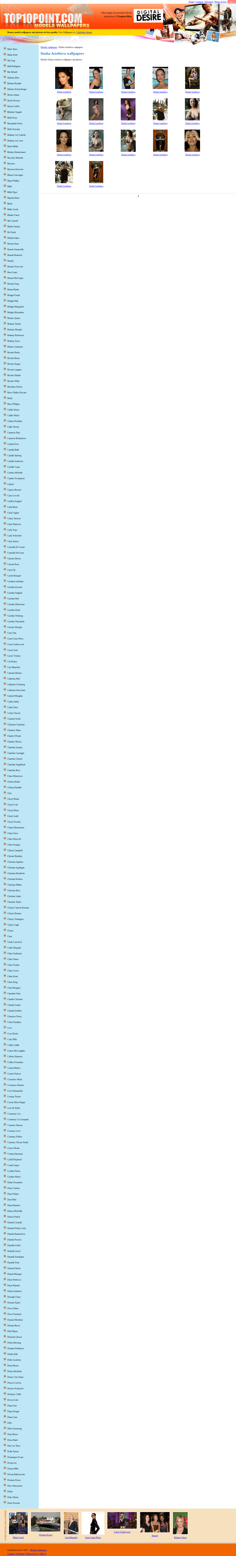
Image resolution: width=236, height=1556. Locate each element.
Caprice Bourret (14, 490)
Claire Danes (13, 959)
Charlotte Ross (13, 770)
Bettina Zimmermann (16, 152)
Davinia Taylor (13, 1302)
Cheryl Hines (13, 810)
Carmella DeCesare (15, 553)
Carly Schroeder (14, 535)
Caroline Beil (13, 598)
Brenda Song (13, 284)
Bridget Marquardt (15, 306)
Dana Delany (13, 1194)
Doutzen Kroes (14, 1480)
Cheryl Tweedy (14, 822)
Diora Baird (12, 1440)
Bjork (9, 203)
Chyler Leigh (13, 925)
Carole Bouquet (14, 575)
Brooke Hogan (13, 364)
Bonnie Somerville (15, 249)
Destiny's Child (14, 1394)
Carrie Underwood (15, 644)
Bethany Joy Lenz (15, 140)
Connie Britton (13, 1068)
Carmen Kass (13, 564)
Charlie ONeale (14, 736)
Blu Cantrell (12, 221)
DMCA (231, 2)
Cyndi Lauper (13, 1165)
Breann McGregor (15, 278)
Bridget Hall (12, 301)
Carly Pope (12, 530)
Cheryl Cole (12, 804)
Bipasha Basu (13, 198)
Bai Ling (11, 60)
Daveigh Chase (14, 1297)
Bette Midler (12, 146)
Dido (9, 1423)
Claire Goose (13, 970)
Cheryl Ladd (12, 816)
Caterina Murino (14, 673)
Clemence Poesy (14, 1016)
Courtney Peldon (14, 1136)
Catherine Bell (13, 678)
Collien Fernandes (15, 1062)
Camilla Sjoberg (14, 455)
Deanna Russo (13, 1325)
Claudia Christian (14, 999)
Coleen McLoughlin (16, 1051)
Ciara (9, 936)
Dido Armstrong (14, 1428)
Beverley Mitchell (15, 158)
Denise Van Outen (15, 1377)
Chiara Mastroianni (15, 827)
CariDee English (14, 501)
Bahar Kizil (12, 55)
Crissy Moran (13, 1148)
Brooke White (13, 381)
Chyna (10, 930)
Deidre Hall (12, 1354)
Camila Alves (13, 444)
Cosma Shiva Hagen (16, 1102)
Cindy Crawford (14, 942)
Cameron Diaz (13, 432)
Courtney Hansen (15, 1125)
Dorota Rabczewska (16, 1474)
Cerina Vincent (13, 713)
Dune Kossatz (13, 1503)
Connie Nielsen (14, 1073)
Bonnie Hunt (13, 243)
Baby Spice (12, 49)
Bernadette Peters (14, 123)
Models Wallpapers (38, 1550)
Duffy (10, 1491)
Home (191, 2)
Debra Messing (14, 1342)
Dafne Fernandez (14, 1182)
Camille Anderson (15, 461)
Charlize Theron (14, 741)
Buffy (10, 398)
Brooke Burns (13, 358)
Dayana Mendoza (15, 1320)
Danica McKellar (14, 1211)
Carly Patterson (14, 524)
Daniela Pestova (14, 1239)
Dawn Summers (14, 1314)
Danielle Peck (13, 1262)
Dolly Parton (13, 1451)
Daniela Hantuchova (16, 1234)
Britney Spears (13, 318)
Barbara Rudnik (14, 83)
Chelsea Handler (14, 787)
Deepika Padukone (15, 1348)
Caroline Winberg (15, 615)
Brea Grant (12, 272)
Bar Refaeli (12, 72)
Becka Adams (13, 95)
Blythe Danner (13, 226)
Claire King (12, 982)
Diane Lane (12, 1417)
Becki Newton (13, 100)
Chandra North (13, 719)
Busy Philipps (13, 404)
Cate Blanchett (13, 667)
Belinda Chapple (14, 112)
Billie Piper (12, 192)
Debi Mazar (12, 1331)
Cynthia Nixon (13, 1171)
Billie (9, 186)
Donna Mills (12, 1468)
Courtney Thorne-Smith (17, 1142)
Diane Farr (12, 1405)
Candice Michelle (14, 472)
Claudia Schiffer (14, 1010)
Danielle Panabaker (15, 1257)
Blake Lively (12, 209)
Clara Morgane (13, 988)
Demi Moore (13, 1365)
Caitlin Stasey (13, 409)
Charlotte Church (14, 759)
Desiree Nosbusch (15, 1388)
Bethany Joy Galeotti (16, 135)
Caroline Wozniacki (15, 621)
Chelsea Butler (13, 781)
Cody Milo (12, 1039)
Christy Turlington (15, 919)
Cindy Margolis (14, 947)
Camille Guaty (13, 467)
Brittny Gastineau (15, 346)
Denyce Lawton (14, 1383)
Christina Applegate (16, 867)
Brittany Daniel (14, 324)
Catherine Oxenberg (16, 684)
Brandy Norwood (15, 266)
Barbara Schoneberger (17, 89)
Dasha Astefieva (64, 92)
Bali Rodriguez (13, 66)
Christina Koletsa (14, 879)
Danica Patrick (13, 1217)
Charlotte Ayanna (14, 747)
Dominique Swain (15, 1457)
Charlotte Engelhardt (16, 764)
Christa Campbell (14, 850)
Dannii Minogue (14, 1274)
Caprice (10, 484)
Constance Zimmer (15, 1085)
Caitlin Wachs (13, 415)
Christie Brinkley (14, 856)
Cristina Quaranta (15, 1154)
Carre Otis (11, 633)
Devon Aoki (12, 1400)
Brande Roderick (14, 255)
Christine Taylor (14, 902)
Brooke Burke (13, 352)
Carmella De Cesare (16, 547)
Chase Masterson (14, 776)
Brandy (10, 261)
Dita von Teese (13, 1445)
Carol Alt (11, 570)
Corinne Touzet (14, 1096)
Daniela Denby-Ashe (16, 1228)
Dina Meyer (12, 1434)
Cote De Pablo (13, 1108)
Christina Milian (14, 885)
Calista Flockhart (14, 421)
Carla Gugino (13, 512)
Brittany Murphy (14, 329)
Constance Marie (14, 1079)
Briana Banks (13, 289)
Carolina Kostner (14, 587)
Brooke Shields (14, 375)
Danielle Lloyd (13, 1251)
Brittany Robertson (15, 335)
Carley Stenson (14, 518)
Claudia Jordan (13, 1005)
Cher (9, 793)
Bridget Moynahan (15, 312)
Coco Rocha (12, 1033)
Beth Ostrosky (13, 129)
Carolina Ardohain (15, 581)
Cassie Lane (12, 650)
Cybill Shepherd (14, 1159)
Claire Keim (12, 976)
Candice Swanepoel (16, 478)
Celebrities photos (84, 32)
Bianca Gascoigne (15, 175)
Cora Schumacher (15, 1091)
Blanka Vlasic (13, 215)
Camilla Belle (13, 450)
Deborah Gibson (14, 1337)
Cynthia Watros (14, 1176)
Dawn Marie (12, 1308)
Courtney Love (13, 1131)
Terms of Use (220, 2)
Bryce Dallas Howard (16, 392)
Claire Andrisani (14, 953)
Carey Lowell (13, 495)
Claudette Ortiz (13, 993)
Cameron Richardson (16, 438)
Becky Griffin (13, 106)
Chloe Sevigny (13, 844)
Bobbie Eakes (13, 238)
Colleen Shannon (14, 1056)
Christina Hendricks (16, 873)
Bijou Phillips (13, 180)
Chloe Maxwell (14, 839)
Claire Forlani (13, 965)
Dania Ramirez (13, 1205)
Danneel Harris (14, 1268)
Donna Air (12, 1463)
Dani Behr (11, 1199)
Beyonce (11, 163)
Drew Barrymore (14, 1486)
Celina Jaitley (13, 701)
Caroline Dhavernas (16, 604)
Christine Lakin (14, 896)
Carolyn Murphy (14, 627)
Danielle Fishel (13, 1245)
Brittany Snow (13, 341)
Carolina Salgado (14, 593)
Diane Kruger (13, 1411)
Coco (9, 1028)
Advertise (208, 2)
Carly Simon (12, 541)
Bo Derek (11, 232)
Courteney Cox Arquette (18, 1119)
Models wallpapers (49, 47)
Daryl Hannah (13, 1285)
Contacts (199, 2)
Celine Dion (12, 707)
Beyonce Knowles (15, 169)
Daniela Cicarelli (14, 1222)
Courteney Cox (14, 1113)
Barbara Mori (13, 77)
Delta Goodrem (14, 1360)
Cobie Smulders (14, 1022)
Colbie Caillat (13, 1045)
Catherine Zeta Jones (16, 690)
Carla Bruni (12, 507)
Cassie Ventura (13, 656)
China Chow (12, 833)
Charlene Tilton (14, 730)
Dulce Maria (12, 1497)
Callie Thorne (13, 427)
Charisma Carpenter (16, 724)
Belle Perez (12, 118)
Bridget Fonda (13, 295)
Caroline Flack (13, 610)
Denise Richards (14, 1371)
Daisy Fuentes (13, 1188)
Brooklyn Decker (14, 387)
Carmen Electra (14, 558)
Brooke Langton (14, 369)
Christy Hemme (14, 913)
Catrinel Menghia (14, 696)
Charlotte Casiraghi (15, 753)
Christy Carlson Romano (18, 907)
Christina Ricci (13, 890)
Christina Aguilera (15, 862)
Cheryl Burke (13, 799)
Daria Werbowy (14, 1279)
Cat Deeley (12, 661)
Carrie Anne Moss (15, 638)
